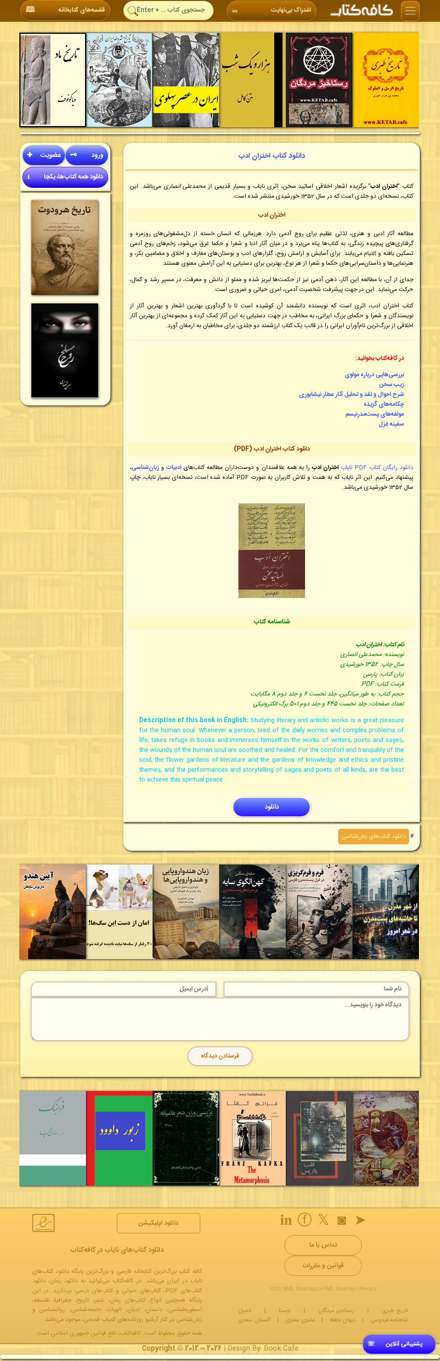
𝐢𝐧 (286, 1222)
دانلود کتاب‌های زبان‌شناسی (374, 836)
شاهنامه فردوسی (389, 1320)
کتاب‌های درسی (94, 1291)
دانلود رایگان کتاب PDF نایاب (377, 468)
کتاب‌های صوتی (141, 1291)
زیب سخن (391, 385)
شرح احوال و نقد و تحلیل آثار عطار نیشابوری (351, 394)
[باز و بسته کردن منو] (410, 11)
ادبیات (173, 468)
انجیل (244, 1310)
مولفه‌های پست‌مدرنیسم (374, 414)
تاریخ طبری (395, 1310)
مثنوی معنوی (300, 1320)
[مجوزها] (43, 1223)
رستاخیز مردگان (336, 1310)
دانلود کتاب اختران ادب (271, 156)
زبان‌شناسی (145, 468)
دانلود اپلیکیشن (158, 1223)
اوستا (284, 1310)
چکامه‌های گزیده (384, 404)
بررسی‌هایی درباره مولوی (374, 375)
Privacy (368, 1288)
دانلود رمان (64, 1281)
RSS (274, 1288)
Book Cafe (281, 1349)
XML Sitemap (299, 1288)
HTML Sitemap (338, 1288)
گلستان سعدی (254, 1320)
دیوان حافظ (343, 1320)
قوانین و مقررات (323, 1265)
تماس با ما (323, 1245)
